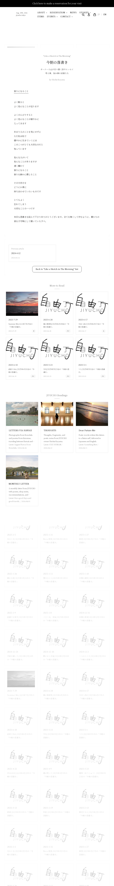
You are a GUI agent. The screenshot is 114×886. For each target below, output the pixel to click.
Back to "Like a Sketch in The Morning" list (57, 269)
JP (99, 14)
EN (104, 14)
